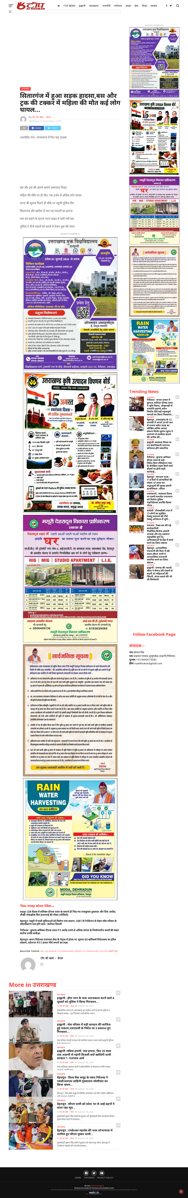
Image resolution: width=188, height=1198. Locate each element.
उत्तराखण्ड (93, 5)
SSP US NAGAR (48, 951)
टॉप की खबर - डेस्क (41, 117)
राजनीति (107, 5)
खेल (136, 5)
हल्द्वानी (82, 5)
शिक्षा (144, 5)
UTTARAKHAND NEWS (69, 951)
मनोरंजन (118, 5)
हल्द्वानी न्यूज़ (113, 951)
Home (78, 1177)
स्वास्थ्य (154, 5)
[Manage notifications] (181, 1191)
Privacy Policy (105, 1177)
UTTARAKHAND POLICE (94, 951)
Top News (69, 5)
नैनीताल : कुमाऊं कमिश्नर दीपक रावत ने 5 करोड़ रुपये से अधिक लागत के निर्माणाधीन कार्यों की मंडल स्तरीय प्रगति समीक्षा (69, 932)
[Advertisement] (70, 163)
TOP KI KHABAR (97, 1186)
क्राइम (128, 5)
